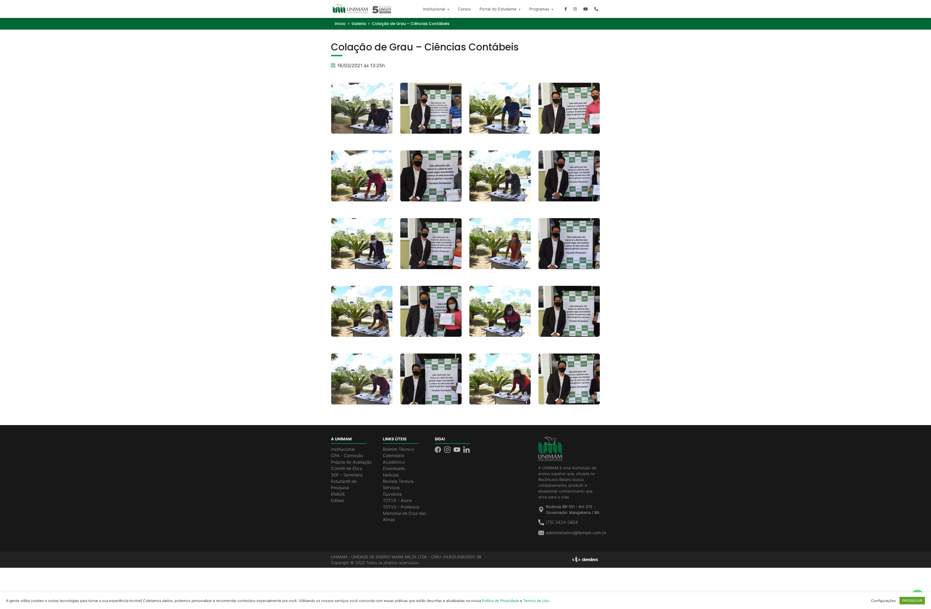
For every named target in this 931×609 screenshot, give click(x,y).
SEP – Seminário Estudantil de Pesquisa (347, 481)
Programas (539, 9)
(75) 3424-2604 (562, 522)
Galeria (359, 23)
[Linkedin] (466, 449)
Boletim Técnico (398, 449)
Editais (337, 500)
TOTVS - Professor (401, 507)
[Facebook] (565, 9)
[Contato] (596, 9)
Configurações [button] (883, 601)
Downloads (394, 468)
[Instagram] (575, 9)
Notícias (391, 474)
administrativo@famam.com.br (576, 532)
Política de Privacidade (500, 601)
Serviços (391, 487)
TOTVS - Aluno (397, 500)
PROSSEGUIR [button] (912, 600)
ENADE (338, 494)
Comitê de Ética (346, 468)
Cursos (464, 9)
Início (340, 23)
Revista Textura (398, 481)
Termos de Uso (536, 601)
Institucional (434, 9)
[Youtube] (585, 9)
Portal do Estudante (499, 9)
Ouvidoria (392, 494)
